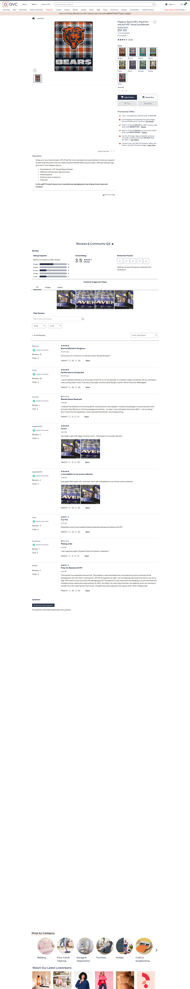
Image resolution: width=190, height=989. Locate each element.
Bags (98, 10)
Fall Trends (23, 10)
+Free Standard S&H (124, 33)
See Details (150, 121)
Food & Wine (134, 10)
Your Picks (6, 10)
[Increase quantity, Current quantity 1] (126, 90)
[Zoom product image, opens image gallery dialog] (34, 70)
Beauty (75, 10)
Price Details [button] (122, 36)
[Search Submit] (154, 4)
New (14, 10)
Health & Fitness (148, 10)
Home (105, 10)
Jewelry (83, 10)
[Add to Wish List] (154, 22)
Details (143, 127)
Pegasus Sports (123, 27)
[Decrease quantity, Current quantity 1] (119, 90)
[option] (95, 13)
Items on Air (46, 4)
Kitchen (124, 10)
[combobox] (103, 4)
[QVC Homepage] (33, 18)
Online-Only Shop (36, 10)
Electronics (114, 10)
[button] (166, 4)
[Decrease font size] (114, 151)
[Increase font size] (111, 151)
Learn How (151, 145)
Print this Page (110, 195)
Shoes (91, 10)
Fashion (67, 10)
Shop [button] (24, 4)
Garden (58, 10)
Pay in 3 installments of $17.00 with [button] (135, 116)
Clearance (49, 10)
